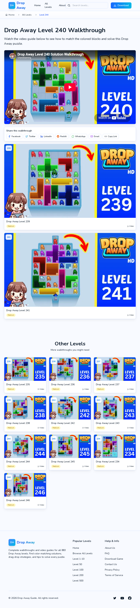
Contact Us (111, 564)
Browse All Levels (83, 553)
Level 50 (77, 564)
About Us (110, 548)
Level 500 (78, 580)
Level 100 (78, 569)
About (62, 5)
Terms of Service (114, 575)
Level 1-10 (78, 558)
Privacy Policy (112, 569)
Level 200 (78, 575)
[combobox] (87, 5)
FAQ (107, 553)
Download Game (114, 558)
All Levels (48, 5)
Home (37, 5)
